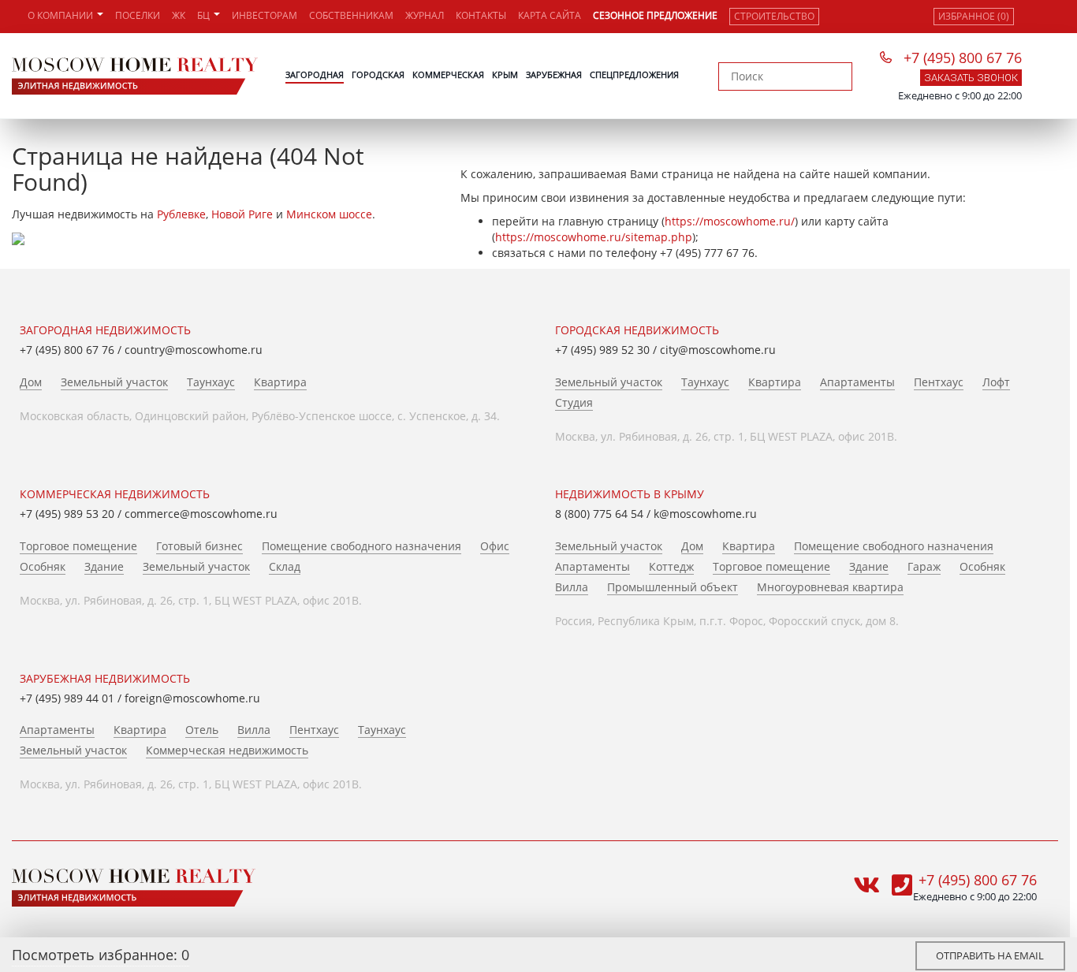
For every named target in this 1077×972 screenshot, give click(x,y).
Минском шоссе (329, 214)
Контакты (481, 15)
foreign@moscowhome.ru (192, 698)
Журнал (424, 15)
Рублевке (181, 214)
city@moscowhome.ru (718, 349)
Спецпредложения (634, 74)
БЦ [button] (204, 15)
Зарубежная (554, 74)
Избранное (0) (973, 16)
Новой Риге (242, 214)
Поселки (137, 15)
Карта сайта (549, 15)
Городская (378, 74)
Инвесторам (264, 15)
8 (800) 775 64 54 (599, 513)
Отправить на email (990, 955)
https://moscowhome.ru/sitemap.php (593, 236)
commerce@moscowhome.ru (201, 513)
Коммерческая (448, 74)
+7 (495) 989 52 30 (602, 349)
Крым (505, 74)
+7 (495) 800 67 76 (963, 57)
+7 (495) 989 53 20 (67, 513)
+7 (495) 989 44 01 (67, 698)
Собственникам (351, 15)
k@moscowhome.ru (705, 513)
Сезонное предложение (655, 15)
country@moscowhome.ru (194, 349)
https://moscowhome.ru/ (730, 221)
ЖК (178, 15)
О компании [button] (61, 15)
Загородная (314, 74)
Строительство (774, 16)
